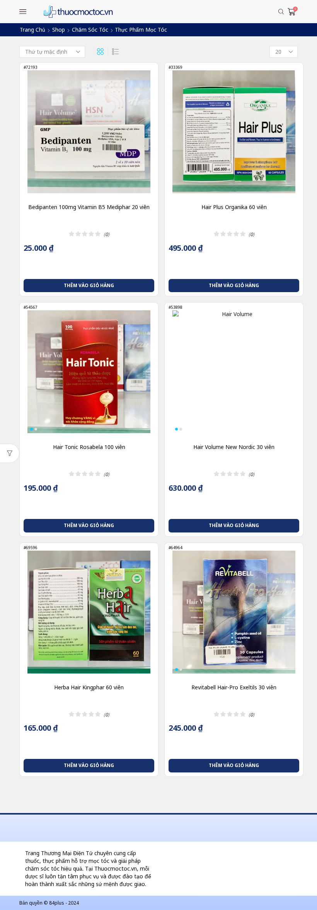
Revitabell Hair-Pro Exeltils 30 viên (233, 687)
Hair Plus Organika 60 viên (234, 207)
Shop (58, 29)
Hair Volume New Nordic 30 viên (233, 447)
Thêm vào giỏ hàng (89, 285)
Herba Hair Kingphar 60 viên (89, 687)
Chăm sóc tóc (90, 29)
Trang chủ (32, 29)
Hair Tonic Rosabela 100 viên (89, 447)
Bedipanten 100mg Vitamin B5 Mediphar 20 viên (89, 207)
